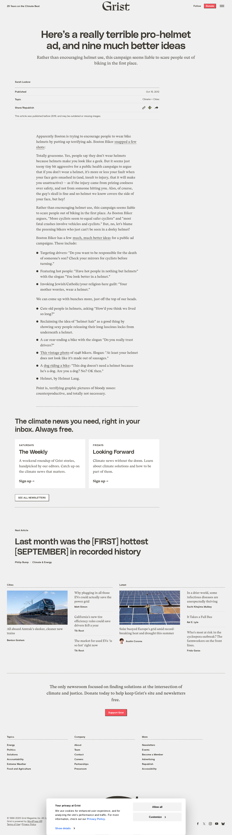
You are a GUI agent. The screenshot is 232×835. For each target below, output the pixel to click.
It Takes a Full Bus (199, 617)
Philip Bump (22, 562)
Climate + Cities (150, 99)
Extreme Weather (16, 763)
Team (77, 749)
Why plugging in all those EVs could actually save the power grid (92, 597)
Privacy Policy (29, 824)
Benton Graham (15, 640)
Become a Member (152, 754)
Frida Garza (193, 650)
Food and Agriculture (19, 768)
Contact (79, 754)
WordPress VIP (34, 821)
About (77, 744)
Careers (78, 759)
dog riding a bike (56, 366)
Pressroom (80, 768)
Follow (197, 5)
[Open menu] (222, 6)
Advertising (148, 759)
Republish (147, 763)
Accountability (15, 759)
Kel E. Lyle (192, 622)
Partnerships (81, 763)
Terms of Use (13, 824)
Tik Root (79, 630)
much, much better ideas (92, 238)
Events (145, 749)
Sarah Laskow (22, 81)
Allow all (157, 806)
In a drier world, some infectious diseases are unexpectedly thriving (202, 597)
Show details (63, 828)
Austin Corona (134, 641)
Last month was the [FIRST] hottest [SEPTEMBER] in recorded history (81, 546)
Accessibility (149, 768)
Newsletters (148, 744)
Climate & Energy (42, 562)
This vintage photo (54, 353)
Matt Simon (80, 606)
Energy (11, 744)
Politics (11, 749)
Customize (155, 816)
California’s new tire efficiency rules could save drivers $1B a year (92, 621)
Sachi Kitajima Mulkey (199, 606)
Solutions (12, 754)
